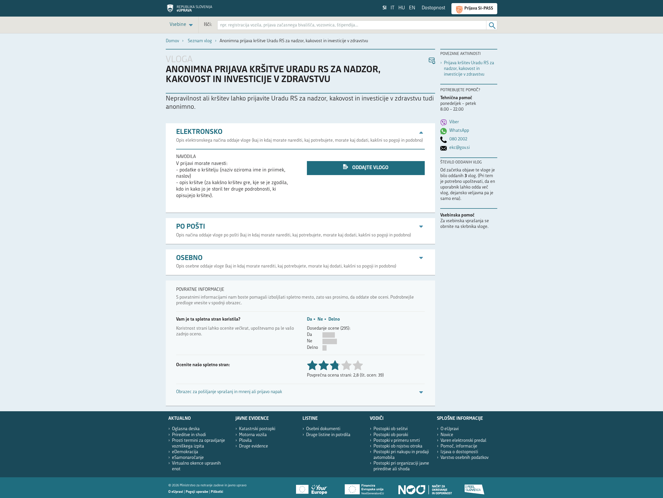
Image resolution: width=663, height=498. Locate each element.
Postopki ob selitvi (390, 429)
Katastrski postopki (257, 429)
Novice (447, 435)
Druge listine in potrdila (328, 435)
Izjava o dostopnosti (459, 452)
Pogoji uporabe (197, 492)
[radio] (346, 366)
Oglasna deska (186, 429)
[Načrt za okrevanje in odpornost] (425, 487)
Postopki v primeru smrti (396, 440)
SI (385, 8)
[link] (182, 25)
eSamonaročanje (188, 458)
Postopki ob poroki (390, 435)
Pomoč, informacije (459, 446)
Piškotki (217, 492)
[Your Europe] (313, 487)
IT (392, 8)
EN (412, 8)
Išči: (208, 24)
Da (309, 319)
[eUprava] (189, 10)
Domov (172, 41)
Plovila (245, 440)
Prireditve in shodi (189, 435)
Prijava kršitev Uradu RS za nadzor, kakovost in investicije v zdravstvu (469, 69)
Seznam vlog (200, 41)
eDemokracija (185, 452)
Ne (320, 319)
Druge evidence (253, 446)
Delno (334, 319)
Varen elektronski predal (463, 440)
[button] (431, 61)
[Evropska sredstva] (474, 487)
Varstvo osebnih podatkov (464, 458)
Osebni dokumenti (323, 429)
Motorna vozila (253, 435)
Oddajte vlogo (369, 167)
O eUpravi (450, 429)
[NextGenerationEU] (364, 487)
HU (401, 8)
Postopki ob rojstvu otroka (397, 446)
